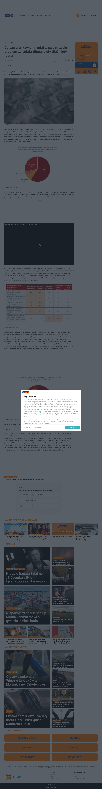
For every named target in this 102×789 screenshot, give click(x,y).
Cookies (32, 423)
